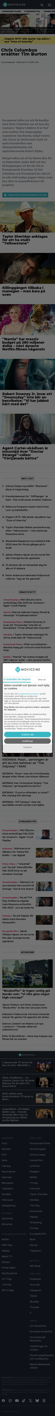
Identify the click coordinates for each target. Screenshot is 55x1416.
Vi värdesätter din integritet (17, 679)
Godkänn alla (27, 734)
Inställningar (27, 741)
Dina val (41, 679)
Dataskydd (27, 747)
